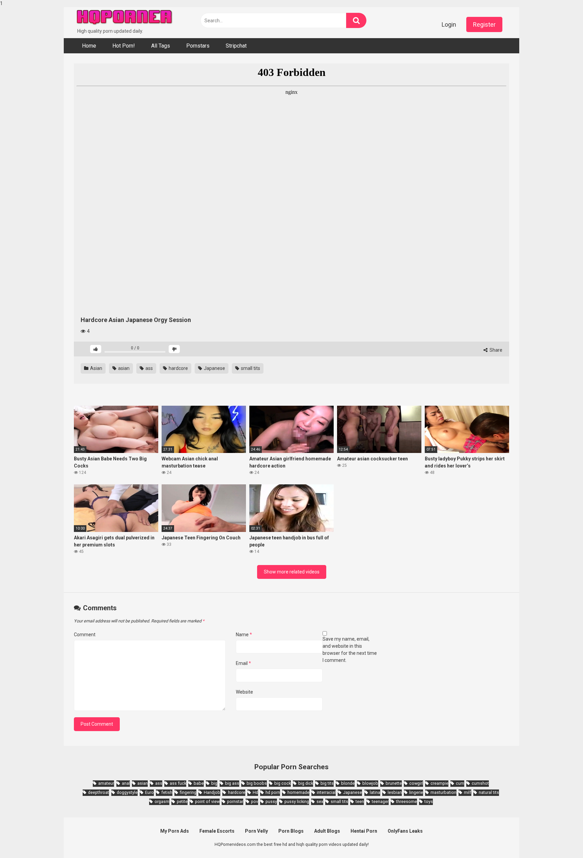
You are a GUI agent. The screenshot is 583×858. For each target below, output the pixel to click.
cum (460, 783)
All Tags (160, 46)
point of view (207, 801)
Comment (84, 634)
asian (123, 368)
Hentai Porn (364, 831)
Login (449, 24)
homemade (298, 792)
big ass (232, 783)
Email (243, 663)
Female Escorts (216, 831)
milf (467, 792)
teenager (380, 801)
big (214, 783)
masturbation (443, 792)
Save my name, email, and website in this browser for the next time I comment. (350, 649)
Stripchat (236, 46)
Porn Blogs (291, 831)
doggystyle (127, 792)
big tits (327, 783)
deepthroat (98, 792)
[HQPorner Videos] (124, 17)
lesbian (395, 792)
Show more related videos (292, 571)
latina (375, 792)
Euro (149, 792)
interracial (326, 792)
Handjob (212, 792)
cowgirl (416, 783)
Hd (255, 792)
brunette (394, 783)
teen (360, 801)
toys (428, 801)
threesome (406, 801)
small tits (250, 368)
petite (182, 801)
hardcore (178, 368)
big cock (282, 783)
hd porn (273, 792)
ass (148, 368)
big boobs (257, 783)
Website (244, 692)
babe (199, 783)
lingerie (416, 792)
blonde (348, 783)
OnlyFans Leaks (405, 831)
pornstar (235, 801)
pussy (271, 801)
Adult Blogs (327, 831)
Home (89, 46)
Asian (95, 368)
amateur (106, 783)
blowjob (370, 783)
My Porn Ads (174, 831)
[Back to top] (560, 838)
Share (495, 350)
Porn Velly (256, 831)
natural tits (489, 792)
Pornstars (198, 46)
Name (244, 634)
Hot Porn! (123, 46)
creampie (439, 783)
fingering (188, 792)
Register (484, 24)
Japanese (214, 368)
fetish (166, 792)
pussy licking (296, 801)
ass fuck (178, 783)
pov (254, 801)
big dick (305, 783)
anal (126, 783)
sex (319, 801)
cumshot (480, 783)
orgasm (162, 801)
